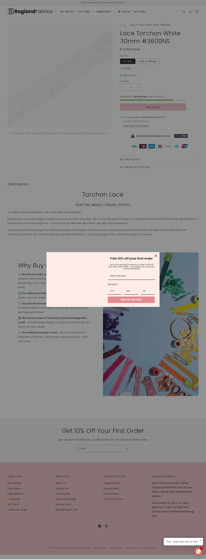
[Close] (156, 255)
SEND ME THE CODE (131, 299)
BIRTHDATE (112, 284)
